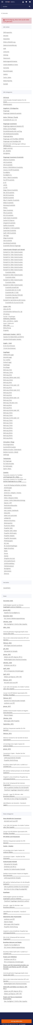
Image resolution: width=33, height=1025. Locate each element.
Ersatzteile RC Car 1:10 (10, 120)
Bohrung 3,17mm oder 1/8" (11, 385)
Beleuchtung (7, 328)
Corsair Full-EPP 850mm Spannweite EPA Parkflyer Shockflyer (15, 694)
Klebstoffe (7, 513)
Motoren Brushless (9, 520)
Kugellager (6, 892)
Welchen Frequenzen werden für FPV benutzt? (14, 729)
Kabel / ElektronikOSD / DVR (8, 324)
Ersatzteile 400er (10, 272)
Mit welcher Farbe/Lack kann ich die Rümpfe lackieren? (16, 771)
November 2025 (8, 601)
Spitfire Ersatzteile (8, 225)
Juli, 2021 (6, 649)
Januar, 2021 (7, 654)
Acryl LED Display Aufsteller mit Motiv (15, 485)
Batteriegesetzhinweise (10, 61)
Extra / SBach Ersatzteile (10, 177)
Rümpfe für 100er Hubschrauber (13, 252)
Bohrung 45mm (7, 438)
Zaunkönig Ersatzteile (9, 243)
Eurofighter (6, 172)
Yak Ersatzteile (7, 240)
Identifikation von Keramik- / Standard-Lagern (14, 804)
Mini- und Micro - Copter (10, 321)
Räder (6, 551)
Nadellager (6, 365)
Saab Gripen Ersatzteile (10, 218)
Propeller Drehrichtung (11, 760)
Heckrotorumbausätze (10, 505)
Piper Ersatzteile (8, 210)
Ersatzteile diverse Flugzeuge (12, 245)
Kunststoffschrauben (9, 447)
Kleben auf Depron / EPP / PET (13, 677)
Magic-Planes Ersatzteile (10, 190)
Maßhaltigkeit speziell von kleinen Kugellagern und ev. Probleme (13, 606)
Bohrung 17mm (7, 425)
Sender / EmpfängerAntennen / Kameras (9, 317)
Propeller (6, 330)
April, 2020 (6, 668)
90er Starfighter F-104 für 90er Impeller (15, 624)
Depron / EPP (8, 503)
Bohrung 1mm (7, 370)
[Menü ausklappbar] (2, 1)
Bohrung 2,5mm (8, 380)
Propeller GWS (8, 528)
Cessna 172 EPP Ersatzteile (11, 170)
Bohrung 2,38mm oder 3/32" (11, 377)
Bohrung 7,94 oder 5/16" (10, 403)
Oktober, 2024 (7, 621)
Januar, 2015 (7, 749)
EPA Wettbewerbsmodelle (10, 134)
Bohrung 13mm (7, 420)
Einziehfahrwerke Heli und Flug (12, 131)
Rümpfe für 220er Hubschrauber (13, 262)
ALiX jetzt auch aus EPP (11, 682)
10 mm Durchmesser (9, 348)
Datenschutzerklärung (9, 45)
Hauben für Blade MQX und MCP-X (13, 337)
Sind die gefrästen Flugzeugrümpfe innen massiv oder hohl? (15, 632)
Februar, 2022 (7, 643)
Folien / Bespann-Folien (11, 498)
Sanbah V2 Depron (8, 220)
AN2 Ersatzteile (7, 165)
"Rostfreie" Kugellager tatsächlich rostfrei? (16, 790)
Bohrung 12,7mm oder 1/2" (11, 418)
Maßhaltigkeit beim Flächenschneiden (15, 659)
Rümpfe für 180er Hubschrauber (13, 259)
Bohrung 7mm (7, 400)
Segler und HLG (7, 148)
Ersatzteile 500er (10, 282)
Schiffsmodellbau (9, 563)
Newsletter (6, 39)
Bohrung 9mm (7, 408)
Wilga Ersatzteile (8, 238)
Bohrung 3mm (7, 382)
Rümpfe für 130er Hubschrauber (13, 254)
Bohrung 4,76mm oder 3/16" (11, 390)
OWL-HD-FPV (7, 309)
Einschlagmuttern (8, 444)
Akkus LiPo (7, 490)
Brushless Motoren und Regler (12, 942)
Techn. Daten (7, 77)
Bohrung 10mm (7, 413)
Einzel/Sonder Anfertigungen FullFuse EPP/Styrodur (14, 145)
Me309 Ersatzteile (8, 197)
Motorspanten (8, 523)
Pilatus (5, 208)
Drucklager (6, 367)
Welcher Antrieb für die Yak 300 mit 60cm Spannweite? (15, 738)
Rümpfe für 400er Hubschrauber (13, 270)
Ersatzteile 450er (10, 277)
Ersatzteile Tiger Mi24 (11, 297)
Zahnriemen (7, 571)
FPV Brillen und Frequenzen (11, 836)
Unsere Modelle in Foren (10, 64)
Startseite (6, 68)
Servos (6, 553)
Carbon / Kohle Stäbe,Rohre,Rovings (14, 500)
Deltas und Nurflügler (9, 129)
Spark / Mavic (7, 468)
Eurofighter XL (7, 175)
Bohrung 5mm (7, 392)
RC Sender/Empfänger (10, 546)
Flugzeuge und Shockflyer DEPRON (13, 139)
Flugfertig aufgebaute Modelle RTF (13, 126)
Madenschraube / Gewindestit (12, 449)
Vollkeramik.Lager (8, 355)
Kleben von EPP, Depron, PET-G (13, 657)
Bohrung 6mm (7, 395)
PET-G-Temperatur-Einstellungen (13, 671)
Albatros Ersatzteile (9, 160)
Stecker (6, 556)
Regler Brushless (9, 548)
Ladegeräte (7, 518)
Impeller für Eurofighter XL (12, 612)
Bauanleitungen (8, 71)
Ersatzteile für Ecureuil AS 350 (14, 302)
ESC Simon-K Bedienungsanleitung (14, 618)
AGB (4, 48)
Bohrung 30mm (7, 433)
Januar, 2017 (7, 706)
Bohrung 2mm (7, 375)
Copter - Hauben (8, 846)
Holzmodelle (7, 508)
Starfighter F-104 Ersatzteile (11, 228)
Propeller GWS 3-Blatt (10, 530)
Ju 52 (4, 182)
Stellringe (6, 454)
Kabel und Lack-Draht (10, 515)
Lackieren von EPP (9, 703)
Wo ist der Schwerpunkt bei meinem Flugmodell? (14, 784)
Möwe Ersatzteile (8, 203)
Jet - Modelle (7, 151)
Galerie (5, 74)
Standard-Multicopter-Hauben (12, 339)
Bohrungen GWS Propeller (11, 721)
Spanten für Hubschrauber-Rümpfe (14, 700)
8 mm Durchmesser (9, 346)
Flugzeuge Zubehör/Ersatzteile (12, 113)
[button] (23, 2)
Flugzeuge (6, 111)
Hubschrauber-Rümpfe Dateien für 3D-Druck (14, 101)
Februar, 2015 (7, 733)
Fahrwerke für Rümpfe (10, 651)
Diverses (6, 573)
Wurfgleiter (6, 153)
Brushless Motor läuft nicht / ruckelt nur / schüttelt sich (15, 765)
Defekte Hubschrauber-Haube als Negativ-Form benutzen (15, 711)
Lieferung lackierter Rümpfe (12, 758)
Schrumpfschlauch (9, 561)
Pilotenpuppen (7, 104)
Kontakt (5, 84)
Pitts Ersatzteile (7, 213)
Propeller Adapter (9, 535)
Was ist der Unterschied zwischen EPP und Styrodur (16, 639)
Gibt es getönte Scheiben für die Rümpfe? (16, 787)
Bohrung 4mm (7, 387)
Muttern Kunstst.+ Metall (10, 452)
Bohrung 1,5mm (8, 372)
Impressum (6, 58)
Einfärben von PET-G (10, 665)
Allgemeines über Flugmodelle (12, 916)
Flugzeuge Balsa (8, 136)
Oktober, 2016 (7, 718)
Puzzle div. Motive (9, 525)
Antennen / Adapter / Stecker (12, 493)
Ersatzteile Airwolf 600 (12, 287)
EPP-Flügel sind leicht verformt (13, 645)
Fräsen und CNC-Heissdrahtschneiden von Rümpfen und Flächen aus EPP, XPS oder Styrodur (16, 967)
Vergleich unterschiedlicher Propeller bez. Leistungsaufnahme (15, 778)
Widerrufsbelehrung (9, 42)
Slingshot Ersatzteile (9, 223)
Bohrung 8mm (7, 405)
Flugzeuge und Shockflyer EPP (12, 141)
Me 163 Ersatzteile (8, 192)
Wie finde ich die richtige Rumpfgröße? (15, 799)
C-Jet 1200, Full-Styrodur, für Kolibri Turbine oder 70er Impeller (16, 687)
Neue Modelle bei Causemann (12, 818)
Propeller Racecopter (10, 538)
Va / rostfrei (6, 360)
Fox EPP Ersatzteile (8, 180)
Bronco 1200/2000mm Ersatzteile (13, 167)
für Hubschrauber (8, 463)
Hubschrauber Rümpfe (10, 861)
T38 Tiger (6, 235)
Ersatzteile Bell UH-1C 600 (13, 290)
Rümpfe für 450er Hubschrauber (13, 275)
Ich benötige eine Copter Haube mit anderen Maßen (13, 745)
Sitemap (5, 55)
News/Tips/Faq (7, 81)
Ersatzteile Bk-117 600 (11, 292)
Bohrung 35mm (7, 435)
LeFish (5, 185)
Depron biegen (8, 715)
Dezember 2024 (8, 616)
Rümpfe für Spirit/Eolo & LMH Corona (14, 300)
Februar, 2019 (7, 680)
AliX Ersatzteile (7, 162)
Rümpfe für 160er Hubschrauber (13, 257)
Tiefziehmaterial (9, 566)
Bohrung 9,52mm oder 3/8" (11, 410)
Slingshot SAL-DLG (9, 558)
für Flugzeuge (7, 461)
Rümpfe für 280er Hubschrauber (13, 265)
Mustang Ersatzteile (9, 205)
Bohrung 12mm (7, 415)
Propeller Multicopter (10, 533)
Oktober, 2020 (7, 663)
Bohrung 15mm (7, 423)
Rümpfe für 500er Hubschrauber (13, 280)
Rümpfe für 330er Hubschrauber (13, 267)
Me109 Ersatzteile (8, 195)
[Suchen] (30, 6)
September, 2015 (8, 724)
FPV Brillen (6, 314)
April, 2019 (6, 674)
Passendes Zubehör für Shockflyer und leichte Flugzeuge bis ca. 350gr (14, 480)
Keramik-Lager (7, 357)
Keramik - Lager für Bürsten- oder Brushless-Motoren (13, 795)
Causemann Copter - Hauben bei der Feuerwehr (14, 754)
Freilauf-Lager (7, 362)
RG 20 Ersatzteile (8, 215)
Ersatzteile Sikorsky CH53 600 (14, 295)
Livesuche (6, 52)
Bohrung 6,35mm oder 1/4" (11, 397)
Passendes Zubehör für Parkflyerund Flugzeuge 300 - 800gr (13, 476)
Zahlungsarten (7, 32)
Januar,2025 (6, 610)
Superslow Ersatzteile (9, 230)
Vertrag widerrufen (16, 1021)
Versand (5, 35)
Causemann (6, 588)
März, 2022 (6, 627)
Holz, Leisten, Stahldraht (11, 510)
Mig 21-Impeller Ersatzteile (11, 200)
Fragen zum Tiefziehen (10, 957)
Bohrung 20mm (7, 428)
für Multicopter (7, 466)
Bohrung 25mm (7, 430)
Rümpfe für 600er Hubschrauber (13, 285)
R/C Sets (6, 543)
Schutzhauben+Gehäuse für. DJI (12, 311)
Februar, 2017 (7, 698)
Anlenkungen (8, 488)
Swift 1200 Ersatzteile (9, 233)
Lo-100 (5, 187)
